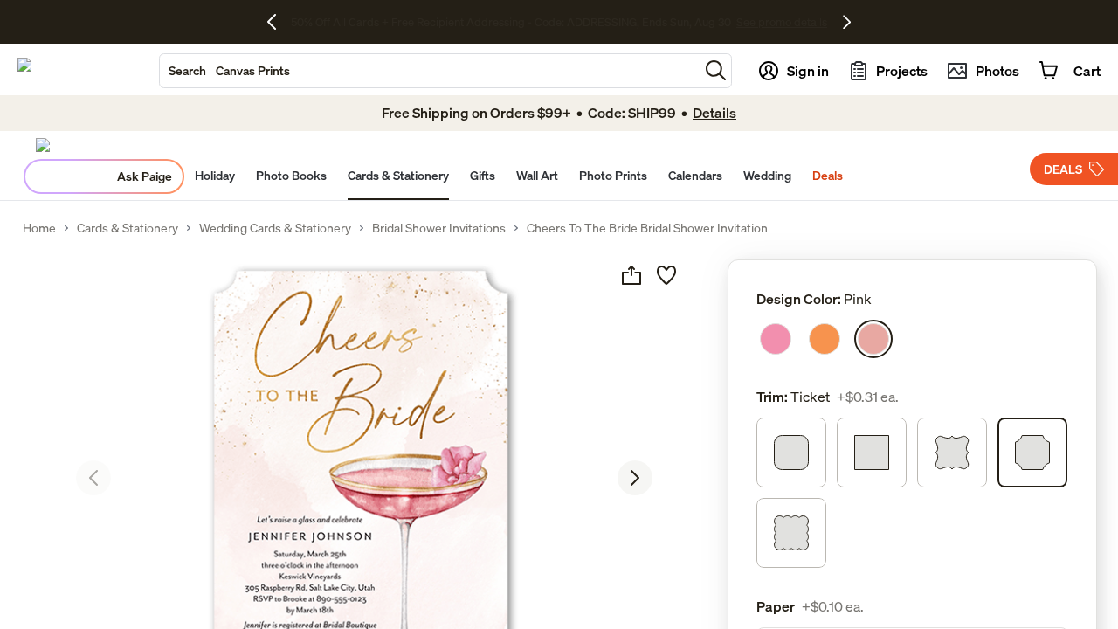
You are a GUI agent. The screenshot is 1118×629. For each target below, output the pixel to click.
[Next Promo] (847, 22)
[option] (775, 339)
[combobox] (429, 70)
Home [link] (39, 228)
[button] (715, 70)
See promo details (681, 22)
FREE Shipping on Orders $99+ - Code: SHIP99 (510, 22)
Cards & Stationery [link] (127, 228)
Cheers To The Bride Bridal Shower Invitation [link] (647, 228)
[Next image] (635, 477)
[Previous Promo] (278, 22)
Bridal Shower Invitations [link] (439, 228)
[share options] (631, 275)
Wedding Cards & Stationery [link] (275, 228)
